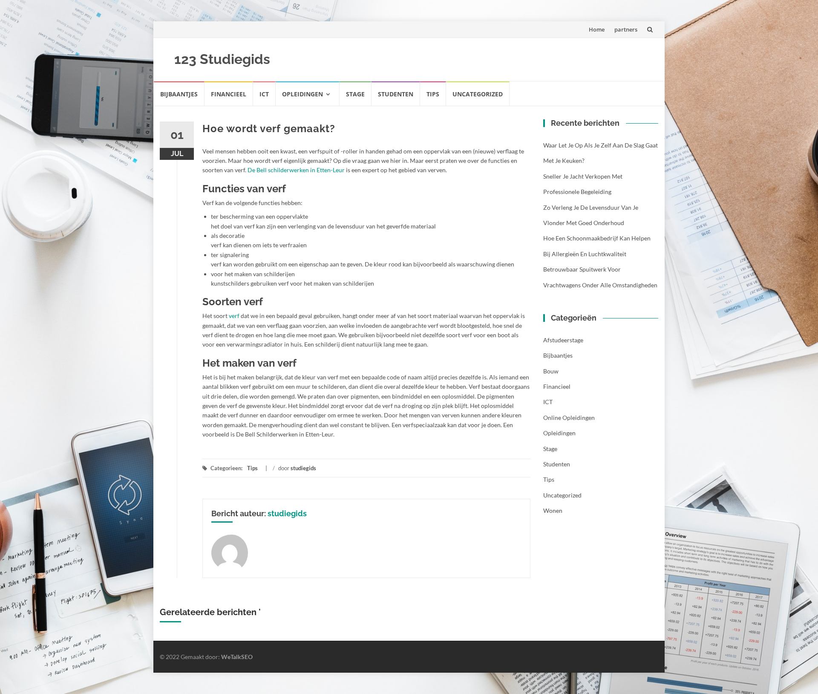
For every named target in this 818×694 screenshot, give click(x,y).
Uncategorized (477, 94)
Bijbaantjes (179, 94)
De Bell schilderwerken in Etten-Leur (296, 170)
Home (597, 29)
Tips (432, 94)
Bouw (551, 371)
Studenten (395, 94)
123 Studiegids (222, 59)
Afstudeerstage (563, 340)
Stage (355, 94)
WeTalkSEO (237, 656)
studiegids (303, 468)
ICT (264, 94)
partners (625, 29)
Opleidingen (302, 94)
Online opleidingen (569, 417)
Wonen (552, 510)
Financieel (228, 94)
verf (234, 315)
